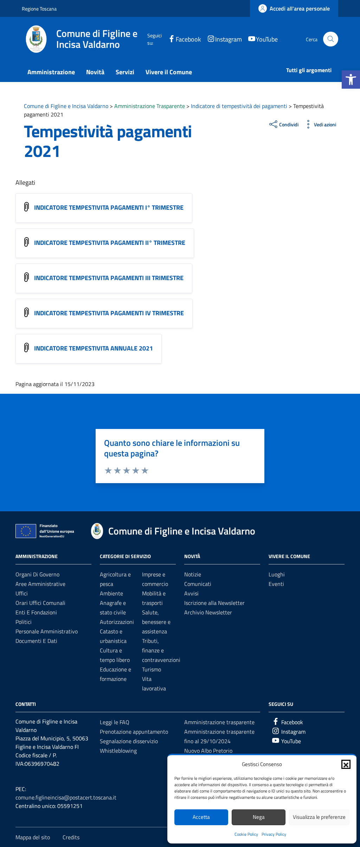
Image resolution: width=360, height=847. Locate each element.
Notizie (192, 574)
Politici (23, 622)
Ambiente (111, 593)
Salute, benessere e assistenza (156, 622)
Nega (259, 817)
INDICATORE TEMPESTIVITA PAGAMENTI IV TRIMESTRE (109, 313)
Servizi (125, 72)
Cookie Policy (246, 834)
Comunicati (197, 584)
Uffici (21, 593)
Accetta (201, 817)
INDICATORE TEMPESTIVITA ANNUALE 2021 (93, 348)
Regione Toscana (39, 8)
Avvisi (191, 593)
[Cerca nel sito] (330, 39)
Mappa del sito (32, 837)
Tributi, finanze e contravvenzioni (161, 650)
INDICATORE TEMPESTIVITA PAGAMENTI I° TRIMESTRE (109, 207)
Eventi (276, 584)
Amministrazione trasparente (219, 722)
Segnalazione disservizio (129, 741)
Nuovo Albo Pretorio (208, 750)
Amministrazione (51, 72)
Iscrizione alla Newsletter (214, 603)
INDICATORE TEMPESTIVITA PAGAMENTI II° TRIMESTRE (109, 242)
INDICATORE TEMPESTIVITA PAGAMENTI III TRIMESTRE (109, 278)
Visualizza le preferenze (319, 817)
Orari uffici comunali (40, 603)
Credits (71, 837)
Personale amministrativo (46, 631)
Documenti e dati (36, 641)
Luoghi (277, 574)
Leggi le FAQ (114, 722)
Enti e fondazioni (36, 612)
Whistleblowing (118, 750)
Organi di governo (37, 574)
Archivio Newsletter (208, 612)
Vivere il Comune (169, 72)
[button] (351, 79)
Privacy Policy (274, 834)
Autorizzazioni (117, 622)
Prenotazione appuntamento (134, 731)
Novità (95, 72)
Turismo (151, 669)
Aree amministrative (40, 584)
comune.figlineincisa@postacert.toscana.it (65, 797)
